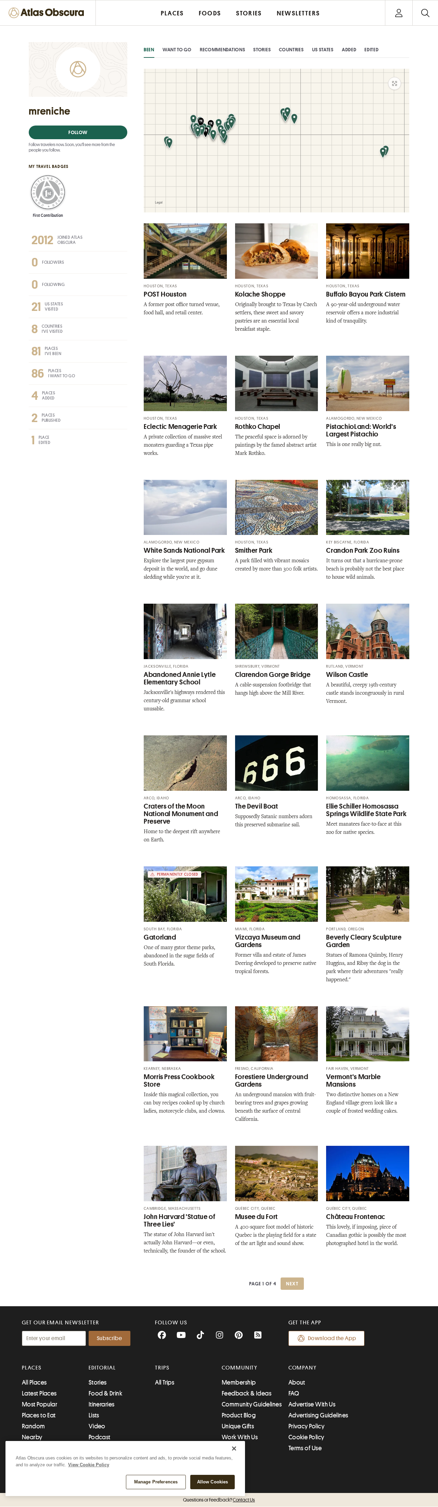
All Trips (164, 1382)
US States (323, 49)
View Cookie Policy (88, 1464)
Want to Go (177, 49)
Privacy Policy (306, 1426)
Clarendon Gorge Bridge (273, 674)
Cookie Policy (306, 1437)
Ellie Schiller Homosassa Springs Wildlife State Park (366, 810)
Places (32, 1368)
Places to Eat (39, 1415)
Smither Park (254, 550)
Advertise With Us (312, 1404)
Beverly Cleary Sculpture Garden (363, 941)
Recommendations (222, 49)
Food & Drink (105, 1393)
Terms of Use (305, 1448)
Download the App (332, 1338)
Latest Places (39, 1393)
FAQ (293, 1393)
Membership (239, 1382)
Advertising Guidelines (318, 1415)
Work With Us (240, 1437)
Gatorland (160, 937)
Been (149, 49)
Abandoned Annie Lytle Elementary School (180, 678)
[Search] (425, 13)
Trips (162, 1368)
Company (302, 1368)
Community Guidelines (252, 1404)
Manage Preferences (156, 1481)
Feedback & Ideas (246, 1393)
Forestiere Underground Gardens (271, 1080)
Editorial (102, 1368)
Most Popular (39, 1404)
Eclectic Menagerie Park (180, 426)
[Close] (234, 1448)
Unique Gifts (238, 1426)
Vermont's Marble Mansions (353, 1080)
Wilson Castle (347, 674)
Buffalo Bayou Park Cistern (366, 294)
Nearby (32, 1437)
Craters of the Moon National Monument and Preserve (181, 814)
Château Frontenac (355, 1216)
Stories (262, 49)
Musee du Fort (256, 1216)
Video (97, 1426)
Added (349, 49)
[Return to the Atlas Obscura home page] (48, 13)
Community (240, 1368)
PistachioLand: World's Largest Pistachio (361, 430)
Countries (291, 49)
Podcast (100, 1437)
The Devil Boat (256, 806)
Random (33, 1426)
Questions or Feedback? (219, 1499)
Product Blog (239, 1415)
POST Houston (165, 294)
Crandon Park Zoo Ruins (362, 550)
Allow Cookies (212, 1481)
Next (292, 1283)
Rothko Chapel (257, 426)
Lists (94, 1415)
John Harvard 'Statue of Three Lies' (180, 1220)
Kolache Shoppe (260, 294)
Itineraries (102, 1404)
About (296, 1382)
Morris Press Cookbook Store (179, 1080)
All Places (34, 1382)
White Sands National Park (184, 550)
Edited (371, 49)
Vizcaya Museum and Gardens (267, 941)
